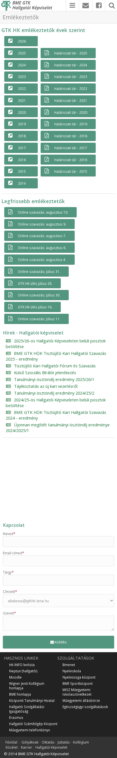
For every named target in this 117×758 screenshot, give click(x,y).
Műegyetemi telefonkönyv (29, 730)
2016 (22, 159)
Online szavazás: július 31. (39, 271)
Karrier (26, 747)
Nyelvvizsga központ (78, 677)
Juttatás (64, 742)
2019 (22, 124)
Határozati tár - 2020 (70, 112)
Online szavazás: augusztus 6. (42, 247)
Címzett (10, 591)
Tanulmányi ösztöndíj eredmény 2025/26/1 (54, 379)
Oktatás (48, 742)
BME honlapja (20, 694)
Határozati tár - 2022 (70, 88)
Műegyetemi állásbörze (81, 700)
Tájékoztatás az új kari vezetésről (46, 386)
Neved (9, 533)
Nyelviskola (71, 671)
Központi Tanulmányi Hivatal (32, 700)
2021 (22, 100)
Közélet (12, 747)
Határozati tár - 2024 (70, 65)
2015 (22, 171)
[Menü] (72, 5)
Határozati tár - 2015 (70, 171)
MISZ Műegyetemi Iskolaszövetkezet (76, 691)
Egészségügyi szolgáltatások (85, 706)
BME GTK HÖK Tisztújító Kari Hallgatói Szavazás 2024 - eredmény (56, 415)
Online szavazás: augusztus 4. (42, 259)
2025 (22, 53)
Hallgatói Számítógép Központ (33, 723)
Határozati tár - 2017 (70, 148)
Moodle (15, 677)
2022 (22, 88)
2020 (22, 112)
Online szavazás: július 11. (39, 319)
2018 (22, 136)
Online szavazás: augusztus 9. (42, 224)
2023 (22, 76)
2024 (22, 65)
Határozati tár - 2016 (70, 159)
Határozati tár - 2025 (70, 53)
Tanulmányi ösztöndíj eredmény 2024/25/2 (54, 393)
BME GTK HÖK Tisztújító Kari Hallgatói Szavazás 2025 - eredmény (56, 356)
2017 (22, 148)
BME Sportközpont (77, 683)
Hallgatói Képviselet (51, 747)
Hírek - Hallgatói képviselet (33, 333)
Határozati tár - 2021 (70, 100)
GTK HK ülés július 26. (35, 283)
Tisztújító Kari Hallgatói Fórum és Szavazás (55, 366)
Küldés (60, 642)
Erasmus (16, 717)
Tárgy (8, 572)
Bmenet (68, 664)
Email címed (13, 553)
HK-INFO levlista (22, 664)
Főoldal (11, 742)
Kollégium (81, 742)
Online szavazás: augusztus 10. (43, 212)
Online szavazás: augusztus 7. (42, 235)
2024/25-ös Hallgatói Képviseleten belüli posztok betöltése (56, 402)
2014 (22, 183)
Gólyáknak (30, 742)
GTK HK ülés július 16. (35, 307)
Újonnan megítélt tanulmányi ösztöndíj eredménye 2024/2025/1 (58, 427)
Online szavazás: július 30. (39, 295)
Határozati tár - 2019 (70, 124)
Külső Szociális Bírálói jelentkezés (45, 372)
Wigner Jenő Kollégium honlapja (26, 685)
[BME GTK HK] (28, 5)
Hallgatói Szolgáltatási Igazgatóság (26, 708)
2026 (22, 41)
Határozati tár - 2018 (70, 136)
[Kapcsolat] (85, 5)
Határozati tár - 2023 (70, 76)
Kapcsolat (14, 525)
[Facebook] (99, 5)
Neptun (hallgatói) (23, 671)
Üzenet (9, 613)
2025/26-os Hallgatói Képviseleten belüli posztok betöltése (56, 343)
